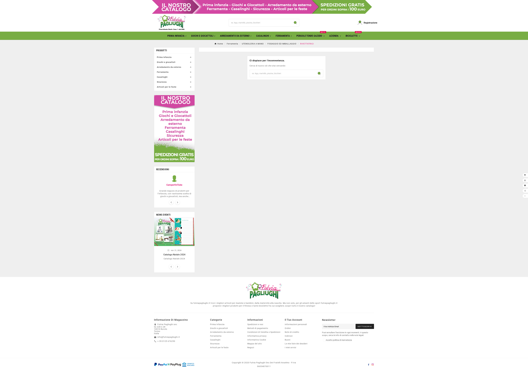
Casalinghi (162, 77)
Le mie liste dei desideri (296, 344)
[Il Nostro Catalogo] (262, 7)
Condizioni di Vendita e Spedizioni (263, 332)
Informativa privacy (257, 336)
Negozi (250, 347)
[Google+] (368, 364)
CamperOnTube (174, 185)
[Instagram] (372, 364)
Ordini (288, 328)
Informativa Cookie (256, 340)
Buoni (287, 340)
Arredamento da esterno (169, 67)
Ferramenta (163, 72)
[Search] (295, 22)
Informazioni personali (296, 324)
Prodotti (161, 50)
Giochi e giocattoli (166, 62)
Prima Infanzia (164, 57)
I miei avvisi (290, 347)
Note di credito (292, 332)
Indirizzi (289, 336)
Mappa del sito (254, 344)
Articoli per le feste (166, 87)
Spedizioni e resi (255, 324)
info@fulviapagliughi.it (168, 337)
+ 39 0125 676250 (166, 341)
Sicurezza (162, 82)
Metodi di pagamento (257, 328)
